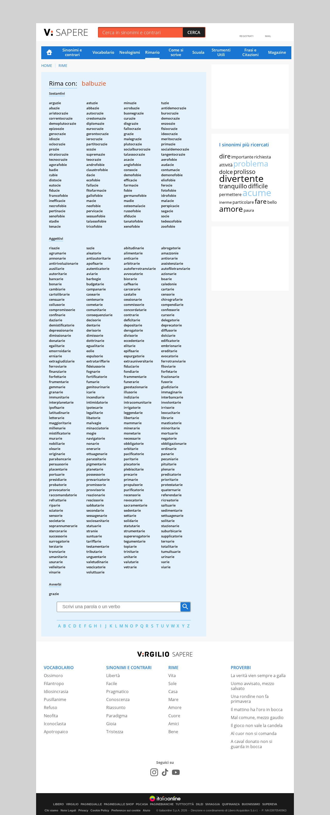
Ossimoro (53, 675)
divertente (241, 178)
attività (226, 165)
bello (272, 202)
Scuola (198, 52)
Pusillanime (55, 699)
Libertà (113, 675)
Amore (175, 707)
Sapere (72, 32)
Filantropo (54, 683)
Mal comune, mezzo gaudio (257, 717)
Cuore (174, 716)
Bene (173, 731)
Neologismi (129, 52)
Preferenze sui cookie (126, 810)
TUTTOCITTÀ (185, 804)
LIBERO (58, 804)
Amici (173, 724)
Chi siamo (51, 810)
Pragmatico (117, 691)
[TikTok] (165, 772)
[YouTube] (175, 772)
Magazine (277, 52)
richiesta (262, 157)
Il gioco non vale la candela (257, 725)
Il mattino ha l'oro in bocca (257, 709)
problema (250, 163)
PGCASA (142, 804)
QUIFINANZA (231, 804)
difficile (258, 186)
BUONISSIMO (251, 804)
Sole (172, 683)
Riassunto (116, 707)
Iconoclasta (55, 724)
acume (256, 192)
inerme (225, 202)
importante (242, 157)
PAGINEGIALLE (91, 804)
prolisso (244, 171)
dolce (226, 171)
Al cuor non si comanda (254, 733)
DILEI (199, 804)
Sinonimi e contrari (72, 52)
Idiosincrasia (56, 691)
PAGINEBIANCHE (162, 804)
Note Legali (68, 810)
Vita (172, 675)
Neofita (51, 716)
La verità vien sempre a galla (258, 675)
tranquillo (233, 186)
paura (249, 210)
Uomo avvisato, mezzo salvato (252, 686)
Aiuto (146, 810)
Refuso (50, 707)
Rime (63, 65)
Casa (173, 691)
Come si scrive (176, 52)
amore (231, 208)
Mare (173, 699)
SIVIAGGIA (212, 804)
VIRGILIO (72, 804)
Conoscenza (118, 699)
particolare (243, 202)
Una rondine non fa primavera (250, 699)
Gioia (111, 724)
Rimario (152, 52)
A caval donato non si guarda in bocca (251, 744)
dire (224, 156)
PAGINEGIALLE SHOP (119, 804)
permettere (230, 194)
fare (261, 201)
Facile (111, 683)
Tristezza (114, 731)
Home (49, 52)
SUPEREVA (269, 804)
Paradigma (116, 716)
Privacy (83, 810)
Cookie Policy (99, 810)
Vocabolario (103, 52)
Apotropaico (56, 731)
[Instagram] (154, 772)
